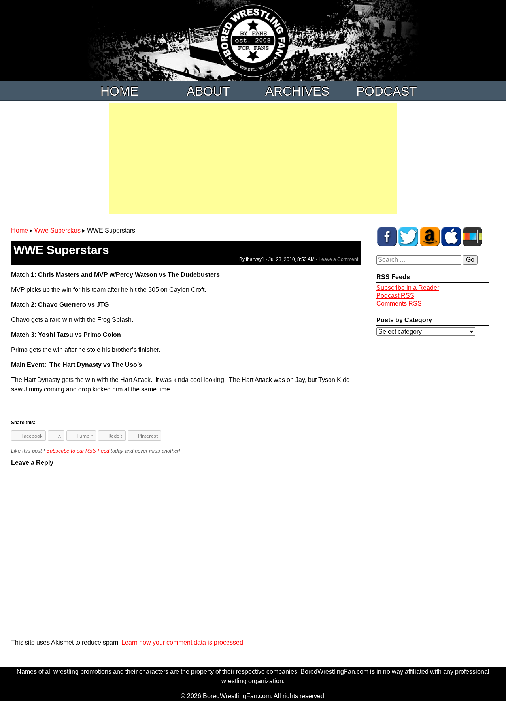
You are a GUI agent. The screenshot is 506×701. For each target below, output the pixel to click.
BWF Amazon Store (430, 236)
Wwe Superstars (57, 230)
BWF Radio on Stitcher (472, 236)
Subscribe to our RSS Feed (77, 451)
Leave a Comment (338, 259)
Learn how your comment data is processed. (183, 642)
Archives (297, 91)
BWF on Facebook (387, 236)
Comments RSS (399, 303)
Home (119, 91)
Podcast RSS (395, 295)
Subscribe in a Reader (407, 287)
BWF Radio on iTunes (451, 236)
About (208, 91)
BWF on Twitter (408, 236)
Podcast (386, 91)
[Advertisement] (253, 158)
